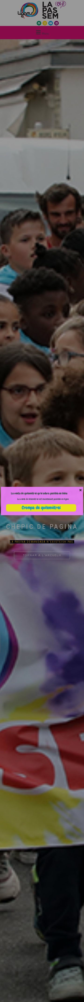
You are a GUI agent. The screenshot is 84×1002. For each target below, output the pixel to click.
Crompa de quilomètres (41, 508)
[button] (39, 493)
